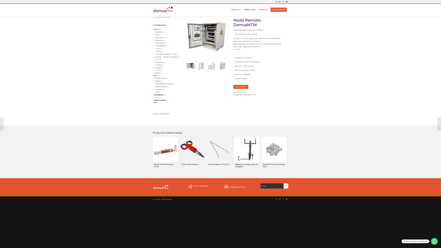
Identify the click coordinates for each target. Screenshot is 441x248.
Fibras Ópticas (160, 38)
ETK (157, 59)
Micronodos (160, 43)
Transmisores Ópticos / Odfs (166, 54)
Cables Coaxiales (161, 86)
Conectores (159, 62)
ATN (157, 70)
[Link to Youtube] (286, 1)
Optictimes (158, 32)
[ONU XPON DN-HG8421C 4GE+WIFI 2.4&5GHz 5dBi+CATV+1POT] (2, 124)
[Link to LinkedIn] (279, 1)
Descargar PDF (241, 87)
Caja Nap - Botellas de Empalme (166, 57)
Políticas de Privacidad (161, 114)
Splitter (157, 73)
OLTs (158, 48)
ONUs (157, 35)
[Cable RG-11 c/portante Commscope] (439, 124)
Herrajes (158, 68)
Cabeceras (247, 95)
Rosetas (159, 65)
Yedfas (158, 51)
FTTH (254, 95)
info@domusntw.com (238, 187)
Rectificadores (161, 46)
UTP (155, 103)
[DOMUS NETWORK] (163, 9)
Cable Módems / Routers (163, 84)
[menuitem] (236, 9)
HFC (155, 76)
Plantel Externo (160, 78)
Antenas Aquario (160, 100)
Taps (156, 92)
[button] (434, 241)
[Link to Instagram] (276, 1)
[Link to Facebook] (283, 1)
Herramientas (158, 95)
